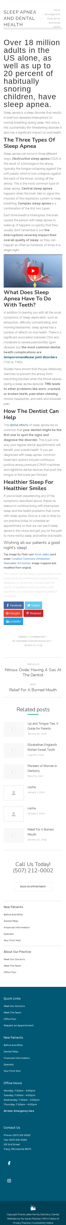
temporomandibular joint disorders (30, 357)
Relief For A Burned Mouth (40, 832)
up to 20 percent (27, 69)
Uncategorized (37, 636)
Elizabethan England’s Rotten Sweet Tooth (42, 747)
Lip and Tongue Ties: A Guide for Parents (42, 726)
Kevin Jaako (42, 554)
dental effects (19, 425)
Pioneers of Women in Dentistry (42, 768)
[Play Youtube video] (33, 271)
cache (31, 787)
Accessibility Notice (42, 1223)
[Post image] (14, 729)
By (31, 640)
